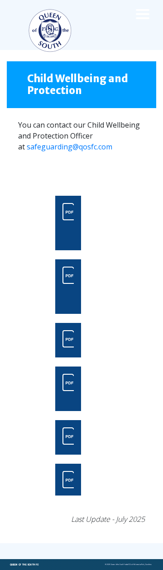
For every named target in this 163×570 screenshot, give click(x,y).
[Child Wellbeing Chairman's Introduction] (68, 223)
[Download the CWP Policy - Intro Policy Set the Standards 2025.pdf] (68, 287)
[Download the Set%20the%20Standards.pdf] (68, 340)
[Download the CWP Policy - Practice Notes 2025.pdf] (68, 437)
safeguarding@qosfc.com (69, 147)
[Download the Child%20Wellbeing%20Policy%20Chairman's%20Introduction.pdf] (68, 223)
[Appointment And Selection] (68, 389)
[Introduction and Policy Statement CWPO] (68, 286)
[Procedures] (68, 480)
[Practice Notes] (68, 437)
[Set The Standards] (68, 340)
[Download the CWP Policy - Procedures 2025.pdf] (68, 479)
